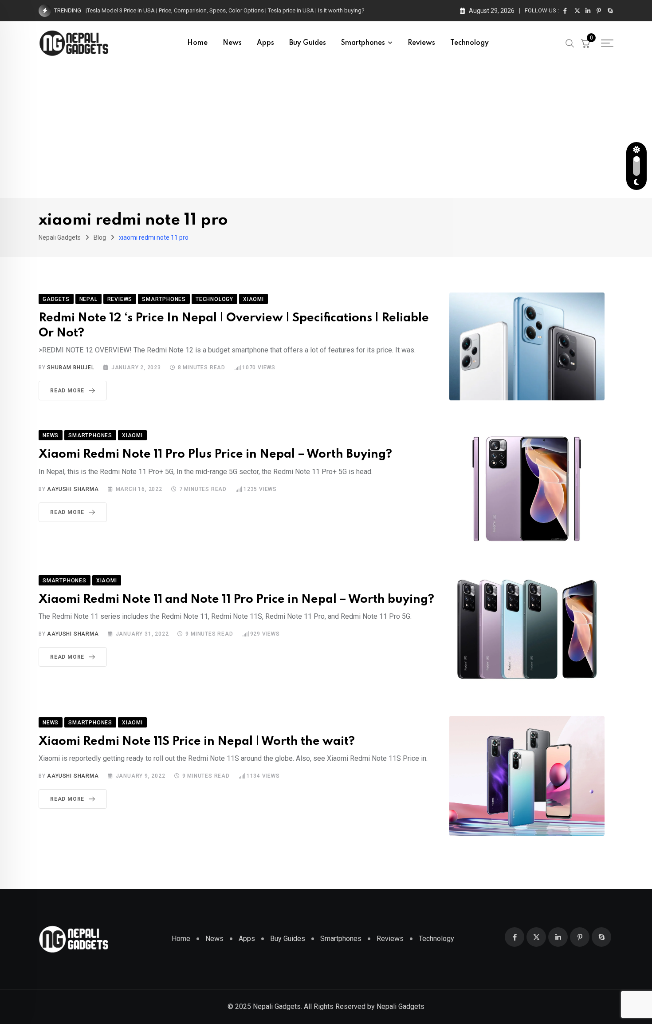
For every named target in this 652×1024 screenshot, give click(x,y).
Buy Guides (307, 43)
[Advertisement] (326, 131)
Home (197, 43)
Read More (67, 390)
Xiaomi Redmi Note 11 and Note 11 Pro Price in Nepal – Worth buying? (236, 599)
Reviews (421, 43)
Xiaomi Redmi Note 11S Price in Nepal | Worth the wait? (197, 741)
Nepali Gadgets (400, 1006)
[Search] (570, 42)
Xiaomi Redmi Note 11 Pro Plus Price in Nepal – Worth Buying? (215, 454)
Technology (469, 43)
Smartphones (363, 43)
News (232, 43)
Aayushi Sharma (72, 489)
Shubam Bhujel (70, 367)
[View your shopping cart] (585, 43)
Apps (265, 43)
